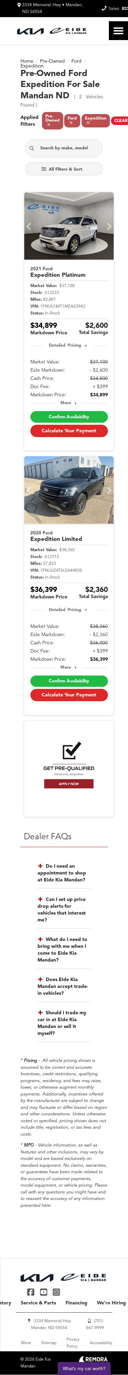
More (65, 403)
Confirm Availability (69, 417)
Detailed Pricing (65, 346)
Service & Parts (38, 1303)
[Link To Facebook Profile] (31, 1292)
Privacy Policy (73, 1343)
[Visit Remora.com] (93, 1361)
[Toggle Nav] (118, 30)
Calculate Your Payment (69, 431)
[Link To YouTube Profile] (44, 1292)
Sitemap (48, 1343)
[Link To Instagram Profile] (56, 1292)
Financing (76, 1303)
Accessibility (101, 1343)
